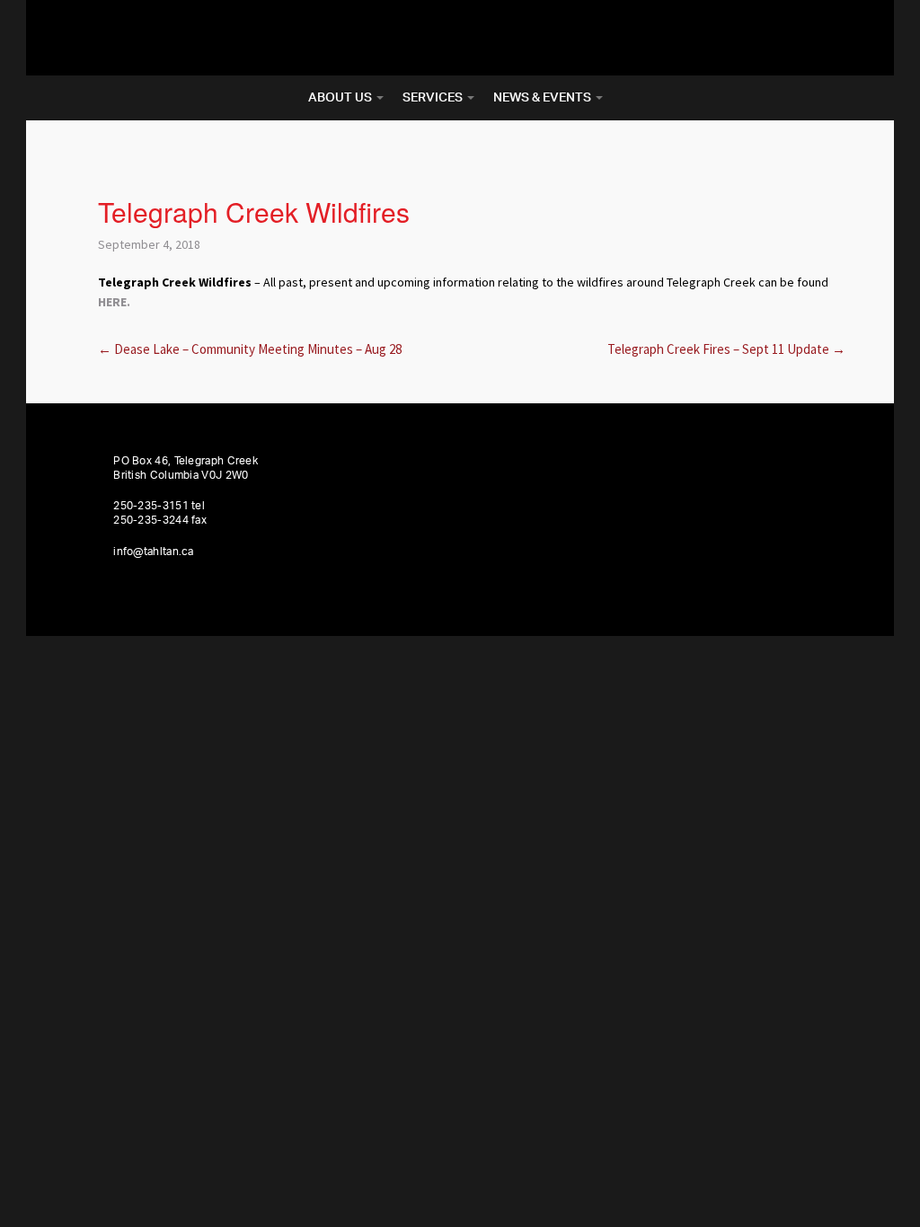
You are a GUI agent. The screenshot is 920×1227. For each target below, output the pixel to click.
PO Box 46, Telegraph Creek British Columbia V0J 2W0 (185, 468)
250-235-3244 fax (160, 520)
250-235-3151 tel (159, 505)
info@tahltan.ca (153, 551)
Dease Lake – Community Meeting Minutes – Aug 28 (250, 349)
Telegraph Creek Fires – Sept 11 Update (726, 349)
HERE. (114, 302)
